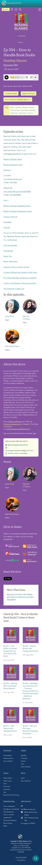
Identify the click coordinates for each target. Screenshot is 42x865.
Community (7, 789)
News (22, 764)
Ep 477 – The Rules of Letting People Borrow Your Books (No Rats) (10, 651)
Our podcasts (8, 755)
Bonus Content (8, 823)
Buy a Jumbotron (26, 781)
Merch (23, 778)
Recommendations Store (13, 165)
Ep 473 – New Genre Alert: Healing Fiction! (10, 728)
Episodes (23, 755)
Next (21, 42)
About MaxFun (8, 778)
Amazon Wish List (10, 217)
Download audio (11, 93)
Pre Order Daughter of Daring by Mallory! (20, 278)
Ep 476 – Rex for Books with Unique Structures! (30, 648)
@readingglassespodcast (12, 424)
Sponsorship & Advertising (11, 795)
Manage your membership (11, 809)
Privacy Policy (21, 860)
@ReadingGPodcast (15, 422)
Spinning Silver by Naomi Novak (16, 267)
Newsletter (8, 222)
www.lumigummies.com (13, 179)
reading (25, 107)
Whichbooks (8, 251)
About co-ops (7, 781)
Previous (21, 36)
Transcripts (24, 758)
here (34, 433)
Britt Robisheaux (12, 346)
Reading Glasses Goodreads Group (18, 211)
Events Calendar (26, 767)
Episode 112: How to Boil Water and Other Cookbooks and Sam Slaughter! (20, 597)
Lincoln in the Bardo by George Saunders (20, 283)
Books (12, 107)
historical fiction (15, 110)
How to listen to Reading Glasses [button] (17, 99)
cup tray (30, 113)
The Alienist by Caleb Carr (14, 289)
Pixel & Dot (23, 857)
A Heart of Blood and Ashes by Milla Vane (20, 272)
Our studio (7, 786)
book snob (22, 113)
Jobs (5, 792)
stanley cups (14, 113)
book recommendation (29, 110)
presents (31, 107)
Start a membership (9, 806)
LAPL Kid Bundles (10, 245)
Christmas (19, 107)
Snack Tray (8, 256)
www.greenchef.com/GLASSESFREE (17, 192)
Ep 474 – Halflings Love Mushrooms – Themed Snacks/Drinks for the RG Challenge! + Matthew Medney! (30, 691)
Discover (23, 761)
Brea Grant (9, 316)
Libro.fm (7, 228)
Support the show (28, 93)
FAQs (5, 826)
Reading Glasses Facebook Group (17, 206)
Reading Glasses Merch (13, 159)
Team (5, 783)
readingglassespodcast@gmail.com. (18, 429)
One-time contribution (10, 820)
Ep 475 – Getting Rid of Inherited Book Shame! (10, 685)
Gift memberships (9, 812)
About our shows (8, 758)
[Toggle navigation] (39, 9)
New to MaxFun (8, 761)
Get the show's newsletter (17, 453)
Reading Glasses (15, 60)
